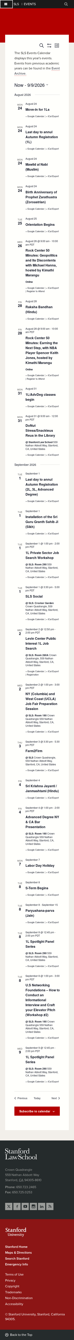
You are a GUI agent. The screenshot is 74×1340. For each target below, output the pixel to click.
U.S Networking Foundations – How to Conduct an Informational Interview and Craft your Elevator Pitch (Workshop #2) (42, 1000)
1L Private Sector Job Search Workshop (42, 555)
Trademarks (13, 1292)
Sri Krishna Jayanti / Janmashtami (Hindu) (42, 788)
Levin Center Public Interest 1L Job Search (40, 643)
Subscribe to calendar (34, 1111)
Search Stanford (17, 1259)
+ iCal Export (52, 116)
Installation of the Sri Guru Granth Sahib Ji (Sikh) (41, 521)
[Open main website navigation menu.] (6, 4)
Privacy (10, 1280)
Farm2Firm (33, 750)
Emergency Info (16, 1264)
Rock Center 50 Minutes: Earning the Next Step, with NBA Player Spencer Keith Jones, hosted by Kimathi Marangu (41, 350)
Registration (33, 674)
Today (37, 1098)
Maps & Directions (18, 1253)
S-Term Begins (36, 888)
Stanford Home (16, 1247)
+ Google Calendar (35, 116)
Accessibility (14, 1304)
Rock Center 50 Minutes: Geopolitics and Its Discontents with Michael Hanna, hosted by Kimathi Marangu (41, 262)
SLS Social (34, 596)
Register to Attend (36, 291)
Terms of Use (14, 1274)
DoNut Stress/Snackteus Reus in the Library (40, 430)
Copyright (12, 1286)
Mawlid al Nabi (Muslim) (36, 167)
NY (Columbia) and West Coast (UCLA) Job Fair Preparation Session (41, 701)
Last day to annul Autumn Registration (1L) (41, 137)
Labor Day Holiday (39, 865)
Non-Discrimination (19, 1298)
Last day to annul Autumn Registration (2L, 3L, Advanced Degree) (41, 487)
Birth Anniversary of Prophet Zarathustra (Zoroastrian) (41, 197)
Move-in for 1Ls (37, 109)
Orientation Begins (40, 224)
